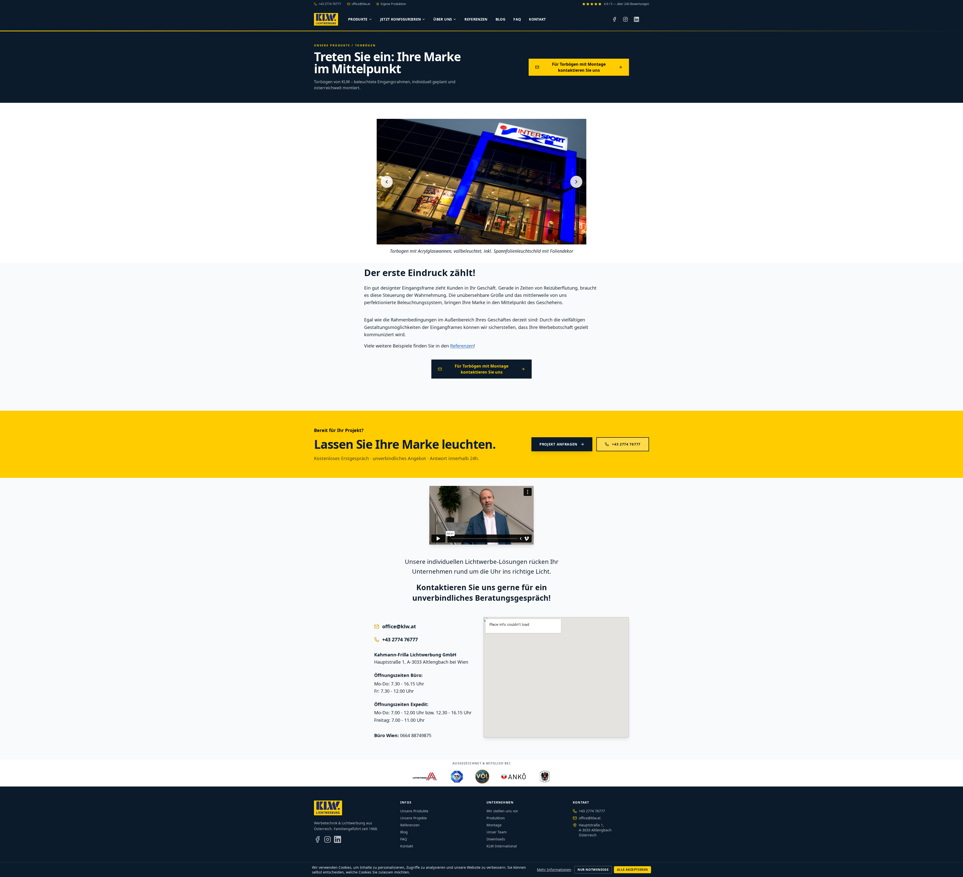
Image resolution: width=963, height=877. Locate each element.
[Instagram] (625, 19)
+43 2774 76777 (329, 4)
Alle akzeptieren (632, 869)
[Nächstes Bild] (576, 182)
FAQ (517, 19)
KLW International (502, 846)
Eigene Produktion (393, 4)
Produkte (358, 19)
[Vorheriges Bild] (387, 182)
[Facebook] (614, 19)
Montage (494, 825)
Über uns (442, 19)
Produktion (496, 818)
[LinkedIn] (636, 19)
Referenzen (476, 19)
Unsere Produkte (332, 45)
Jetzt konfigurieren (400, 19)
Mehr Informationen (554, 869)
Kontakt (537, 19)
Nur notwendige (593, 869)
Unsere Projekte (413, 818)
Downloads (496, 839)
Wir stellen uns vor (502, 811)
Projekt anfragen (558, 444)
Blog (500, 19)
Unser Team (497, 832)
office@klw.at (361, 4)
